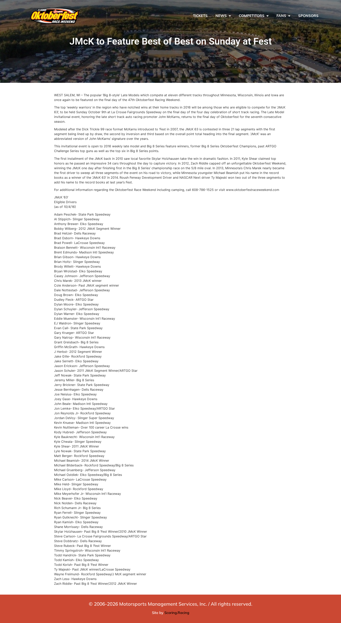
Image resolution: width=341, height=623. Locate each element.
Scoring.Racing (176, 612)
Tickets (200, 15)
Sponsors (308, 15)
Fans (281, 15)
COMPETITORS (251, 15)
